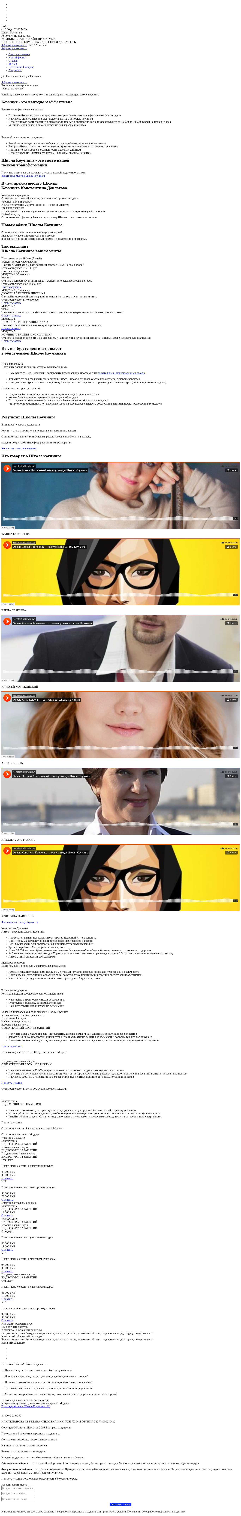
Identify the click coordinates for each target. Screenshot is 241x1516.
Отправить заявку (120, 1504)
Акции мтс (15, 70)
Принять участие (11, 1046)
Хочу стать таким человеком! (19, 448)
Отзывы (13, 60)
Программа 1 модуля (20, 67)
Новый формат (17, 57)
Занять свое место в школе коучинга (23, 175)
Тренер (12, 63)
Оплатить (7, 1178)
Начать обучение (11, 286)
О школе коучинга (19, 54)
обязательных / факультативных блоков (121, 372)
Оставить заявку (11, 302)
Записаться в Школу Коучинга (19, 922)
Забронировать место (14, 45)
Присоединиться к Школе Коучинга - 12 (25, 1406)
